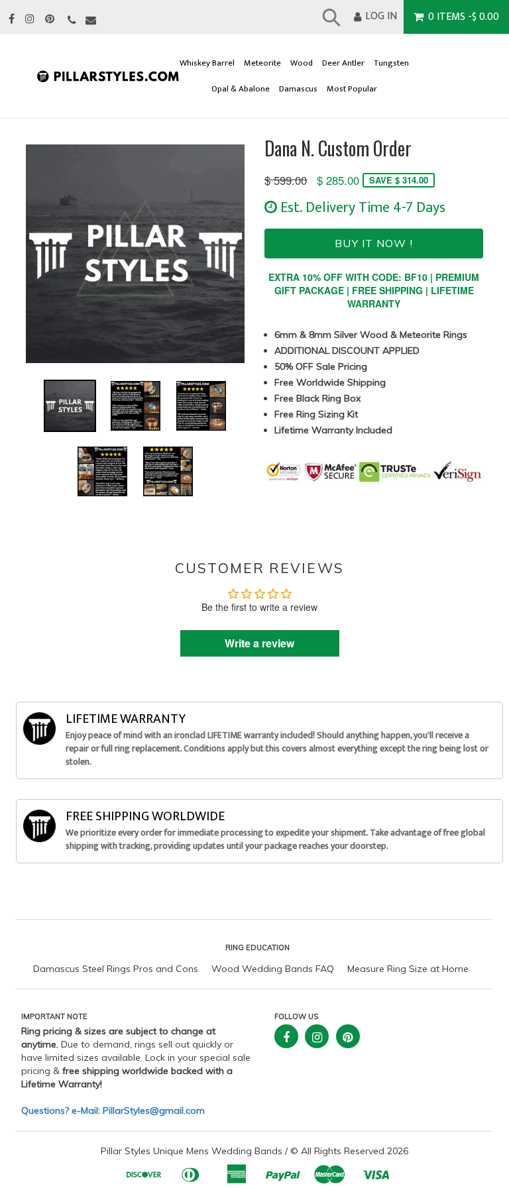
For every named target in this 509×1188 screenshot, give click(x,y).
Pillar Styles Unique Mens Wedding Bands (191, 1151)
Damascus (298, 89)
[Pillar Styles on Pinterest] (50, 19)
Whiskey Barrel (207, 63)
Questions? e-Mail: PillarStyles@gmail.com (113, 1110)
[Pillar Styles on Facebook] (11, 19)
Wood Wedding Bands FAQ (272, 969)
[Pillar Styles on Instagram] (30, 19)
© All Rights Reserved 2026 (349, 1151)
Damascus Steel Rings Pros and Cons (115, 969)
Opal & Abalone (240, 89)
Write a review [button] (259, 643)
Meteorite (262, 63)
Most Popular (352, 89)
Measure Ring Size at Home (408, 969)
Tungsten (391, 63)
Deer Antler (343, 63)
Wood (301, 63)
